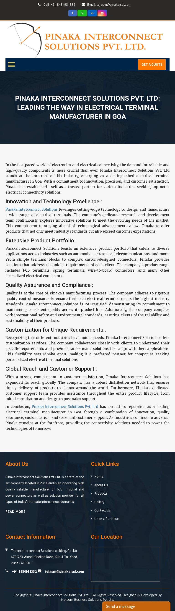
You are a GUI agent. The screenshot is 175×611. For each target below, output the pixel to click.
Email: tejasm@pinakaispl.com (109, 4)
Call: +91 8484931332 (59, 4)
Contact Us (102, 510)
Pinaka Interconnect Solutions (31, 209)
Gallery (99, 502)
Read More (15, 512)
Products (101, 493)
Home (98, 476)
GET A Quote (152, 64)
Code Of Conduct (107, 519)
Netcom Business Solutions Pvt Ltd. (87, 599)
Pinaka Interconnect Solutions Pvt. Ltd (65, 406)
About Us (101, 485)
